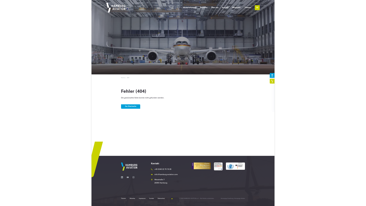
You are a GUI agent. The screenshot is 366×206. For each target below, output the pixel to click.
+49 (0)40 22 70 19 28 (162, 169)
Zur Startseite (130, 106)
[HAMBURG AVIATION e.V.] (115, 7)
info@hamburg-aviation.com (166, 174)
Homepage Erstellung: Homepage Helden (233, 198)
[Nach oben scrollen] (172, 199)
